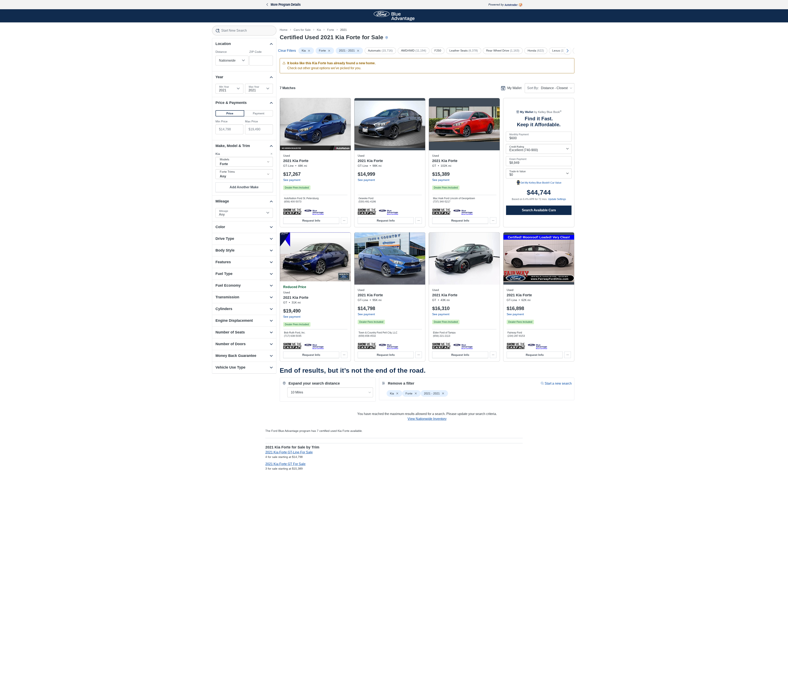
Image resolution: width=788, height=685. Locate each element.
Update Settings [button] (557, 199)
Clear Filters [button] (287, 50)
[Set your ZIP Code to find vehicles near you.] (387, 38)
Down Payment (517, 159)
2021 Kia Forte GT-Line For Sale (289, 452)
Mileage (223, 211)
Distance (221, 51)
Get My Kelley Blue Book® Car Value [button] (540, 182)
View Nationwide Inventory (427, 419)
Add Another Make (244, 187)
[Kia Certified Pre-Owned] (313, 211)
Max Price (251, 121)
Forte (330, 29)
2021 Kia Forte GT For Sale (285, 464)
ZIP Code (255, 51)
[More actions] (344, 220)
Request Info (311, 220)
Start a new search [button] (558, 383)
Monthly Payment (519, 134)
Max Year (254, 87)
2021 (343, 29)
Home (283, 29)
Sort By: (533, 88)
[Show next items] (567, 50)
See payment (291, 180)
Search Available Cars (539, 210)
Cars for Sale (302, 29)
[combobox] (244, 31)
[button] (229, 113)
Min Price (221, 121)
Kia (319, 29)
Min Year (224, 87)
